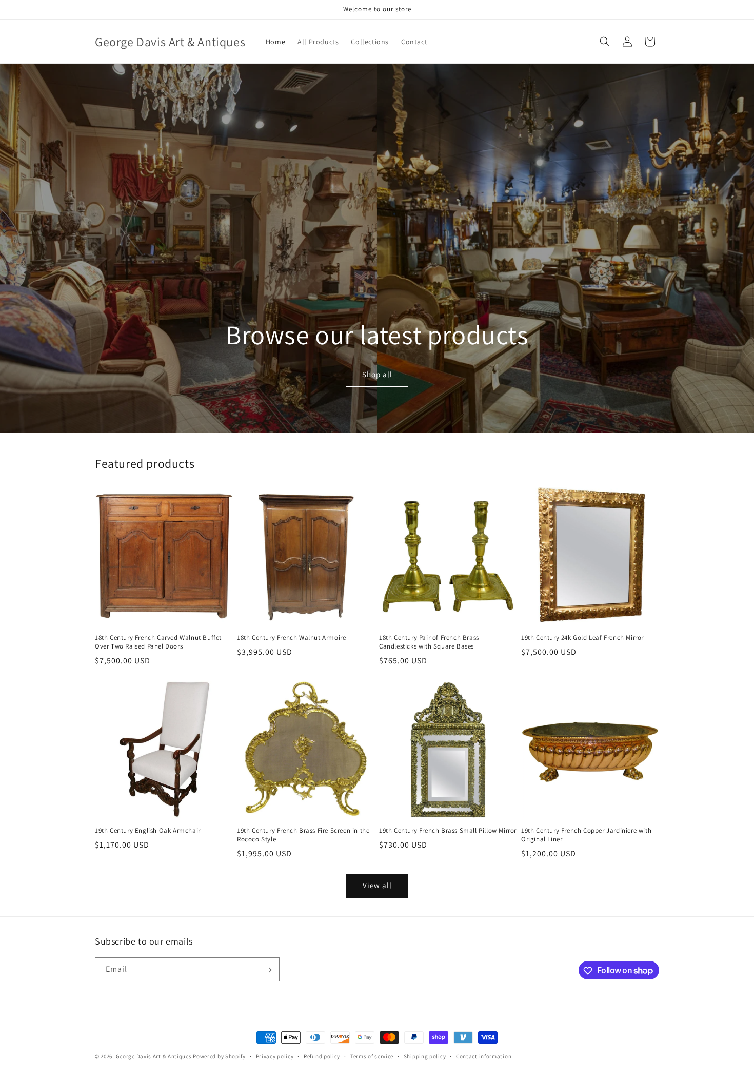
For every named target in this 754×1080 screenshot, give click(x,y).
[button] (604, 41)
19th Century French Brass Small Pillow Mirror (448, 831)
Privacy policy (275, 1055)
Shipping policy (425, 1055)
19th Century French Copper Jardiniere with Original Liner (586, 835)
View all (377, 885)
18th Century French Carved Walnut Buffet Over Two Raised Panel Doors (158, 642)
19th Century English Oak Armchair (148, 831)
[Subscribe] (267, 970)
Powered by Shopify (219, 1056)
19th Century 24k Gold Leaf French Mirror (582, 638)
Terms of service (371, 1055)
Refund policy (322, 1055)
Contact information (483, 1055)
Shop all (377, 375)
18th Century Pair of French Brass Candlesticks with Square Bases (429, 642)
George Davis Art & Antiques (154, 1056)
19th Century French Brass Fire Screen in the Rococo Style (303, 835)
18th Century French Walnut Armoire (291, 638)
